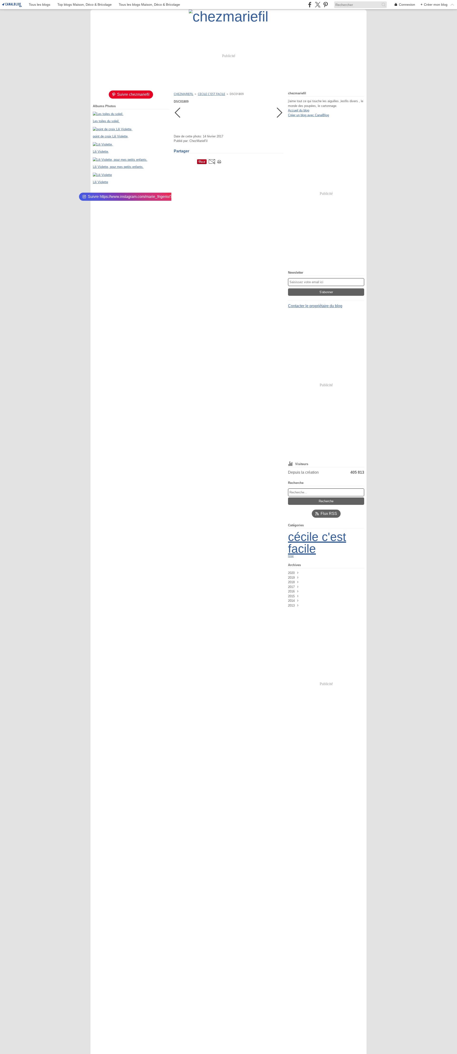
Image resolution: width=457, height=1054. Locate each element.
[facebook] (310, 4)
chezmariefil (183, 94)
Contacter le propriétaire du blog (315, 306)
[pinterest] (325, 4)
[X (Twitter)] (318, 4)
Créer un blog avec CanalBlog (308, 115)
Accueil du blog (298, 110)
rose (291, 556)
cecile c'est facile (211, 94)
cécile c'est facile (317, 543)
